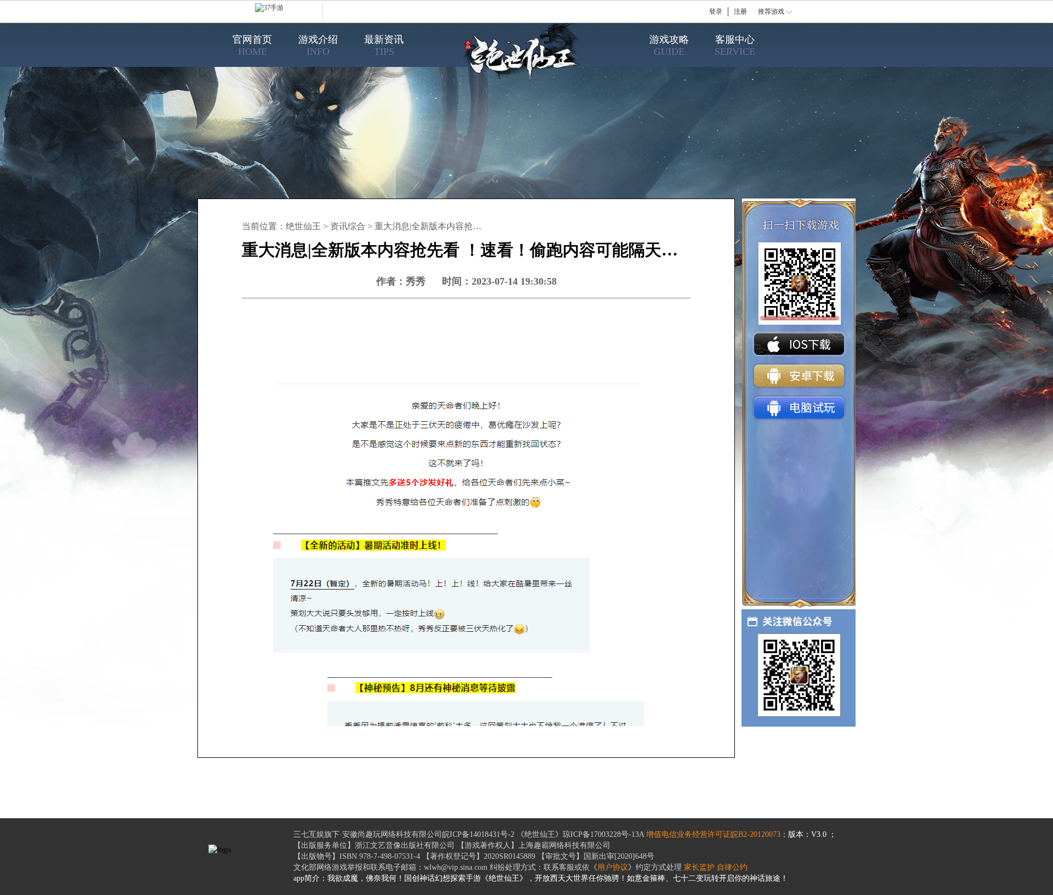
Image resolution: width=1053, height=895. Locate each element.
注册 (740, 11)
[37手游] (289, 11)
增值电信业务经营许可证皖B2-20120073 (713, 834)
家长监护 (699, 867)
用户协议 (612, 867)
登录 (715, 11)
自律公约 (732, 867)
